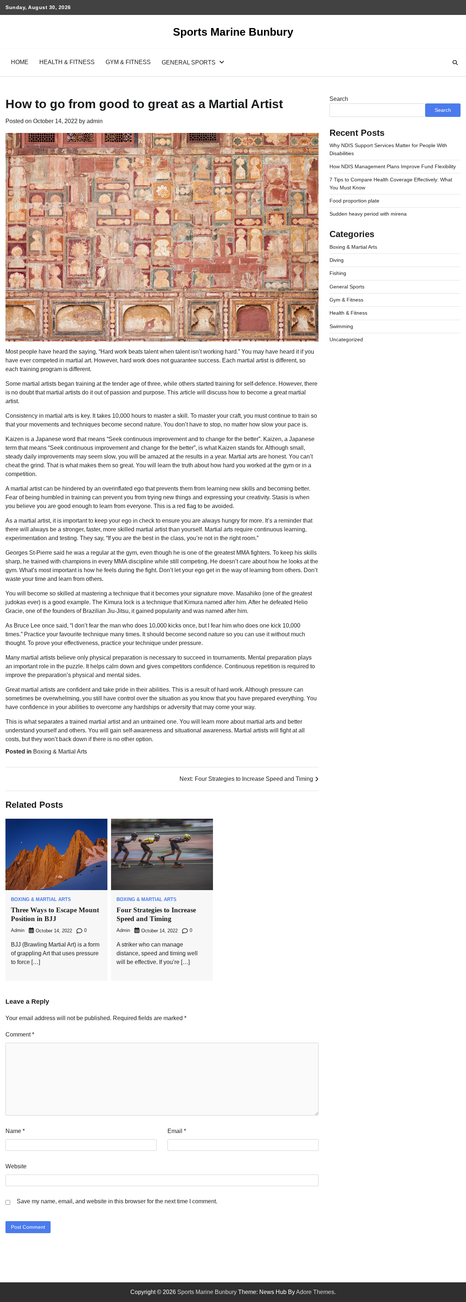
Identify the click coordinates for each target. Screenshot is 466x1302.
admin (95, 121)
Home (19, 62)
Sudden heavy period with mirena (368, 214)
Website (16, 1166)
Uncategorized (346, 339)
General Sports (189, 62)
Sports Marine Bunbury (233, 32)
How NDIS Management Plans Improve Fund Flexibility (392, 166)
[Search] (455, 62)
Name (15, 1131)
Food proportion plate (354, 201)
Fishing (337, 273)
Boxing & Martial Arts (60, 751)
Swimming (341, 326)
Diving (336, 260)
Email (176, 1131)
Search (338, 99)
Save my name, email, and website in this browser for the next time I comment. (117, 1201)
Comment (19, 1034)
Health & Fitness (67, 62)
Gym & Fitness (128, 62)
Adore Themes (315, 1292)
